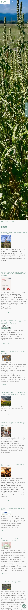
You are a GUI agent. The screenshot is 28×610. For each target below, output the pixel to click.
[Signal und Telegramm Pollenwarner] (26, 109)
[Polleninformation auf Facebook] (26, 104)
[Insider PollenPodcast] (26, 115)
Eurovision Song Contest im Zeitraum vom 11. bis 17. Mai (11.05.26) (13, 539)
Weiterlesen (4, 263)
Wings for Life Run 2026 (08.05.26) (11, 582)
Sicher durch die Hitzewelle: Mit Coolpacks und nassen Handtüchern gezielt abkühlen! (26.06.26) (13, 423)
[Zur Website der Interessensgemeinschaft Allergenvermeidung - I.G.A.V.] (14, 2)
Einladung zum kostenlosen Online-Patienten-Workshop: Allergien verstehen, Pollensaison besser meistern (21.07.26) (14, 321)
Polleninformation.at (5, 221)
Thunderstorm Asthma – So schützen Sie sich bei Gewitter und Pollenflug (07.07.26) (13, 393)
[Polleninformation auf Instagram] (26, 106)
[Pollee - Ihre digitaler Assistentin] (26, 112)
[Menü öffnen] (26, 2)
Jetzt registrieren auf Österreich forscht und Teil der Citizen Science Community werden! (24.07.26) (13, 273)
